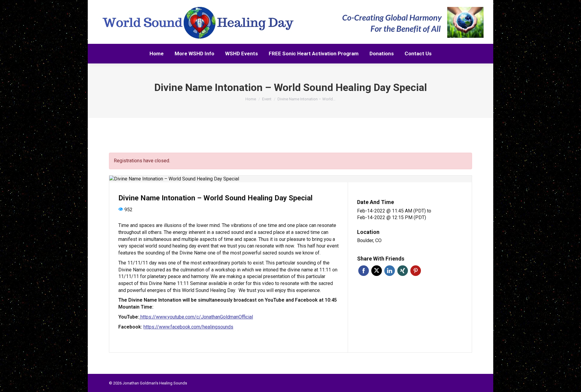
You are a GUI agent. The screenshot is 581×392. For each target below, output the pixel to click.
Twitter (376, 270)
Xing (402, 270)
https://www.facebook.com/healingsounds (188, 327)
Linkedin (389, 270)
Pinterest (415, 270)
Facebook (363, 270)
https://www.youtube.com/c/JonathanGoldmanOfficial (196, 317)
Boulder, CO (369, 240)
